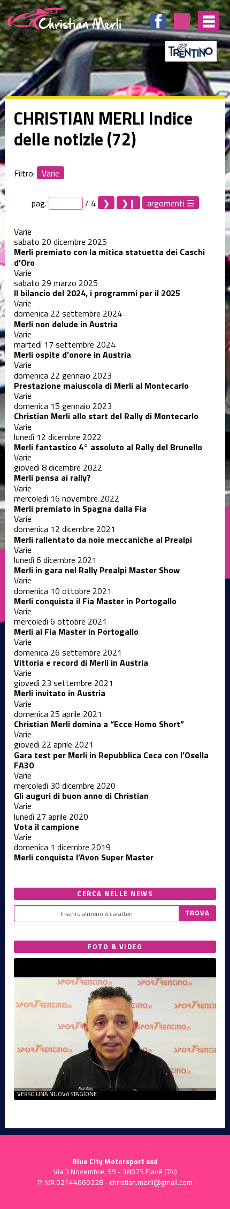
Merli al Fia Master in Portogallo (76, 631)
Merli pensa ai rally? (52, 477)
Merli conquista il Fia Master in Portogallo (95, 601)
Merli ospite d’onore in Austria (72, 354)
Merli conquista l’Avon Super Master (84, 857)
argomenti (166, 203)
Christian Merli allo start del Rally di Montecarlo (106, 416)
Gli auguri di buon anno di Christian (81, 795)
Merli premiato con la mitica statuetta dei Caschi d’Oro (109, 256)
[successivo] (106, 202)
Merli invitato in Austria (59, 693)
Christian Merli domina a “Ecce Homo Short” (99, 724)
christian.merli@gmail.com (151, 1182)
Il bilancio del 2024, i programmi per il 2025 (97, 293)
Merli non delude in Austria (66, 324)
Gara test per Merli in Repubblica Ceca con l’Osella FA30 (111, 760)
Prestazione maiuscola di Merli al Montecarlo (101, 385)
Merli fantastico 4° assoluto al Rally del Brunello (108, 447)
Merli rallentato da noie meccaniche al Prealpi (103, 539)
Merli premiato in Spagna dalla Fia (80, 508)
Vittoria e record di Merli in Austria (81, 662)
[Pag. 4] (128, 202)
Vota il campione (46, 826)
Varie (50, 173)
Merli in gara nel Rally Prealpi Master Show (97, 570)
